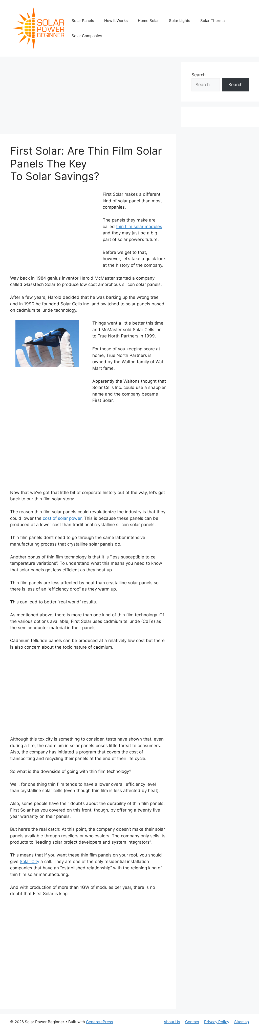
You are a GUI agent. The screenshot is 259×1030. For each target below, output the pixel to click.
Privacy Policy (216, 1021)
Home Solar (148, 20)
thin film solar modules (139, 226)
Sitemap (241, 1021)
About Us (172, 1021)
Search (198, 74)
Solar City (29, 861)
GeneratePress (99, 1021)
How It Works (116, 20)
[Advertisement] (88, 97)
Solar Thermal (213, 20)
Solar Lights (179, 20)
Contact (192, 1021)
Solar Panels (83, 20)
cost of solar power (62, 518)
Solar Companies (87, 35)
